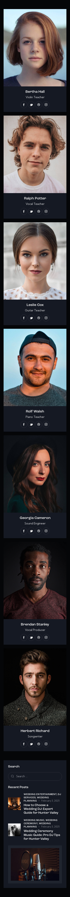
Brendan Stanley (35, 624)
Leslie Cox (35, 305)
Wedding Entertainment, (41, 794)
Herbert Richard (35, 731)
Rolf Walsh (35, 411)
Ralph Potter (35, 198)
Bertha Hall (35, 92)
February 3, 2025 (50, 800)
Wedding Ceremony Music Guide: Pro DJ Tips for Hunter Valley (42, 835)
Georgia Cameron (35, 518)
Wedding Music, (35, 820)
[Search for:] (35, 776)
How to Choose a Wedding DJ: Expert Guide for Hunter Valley (41, 809)
